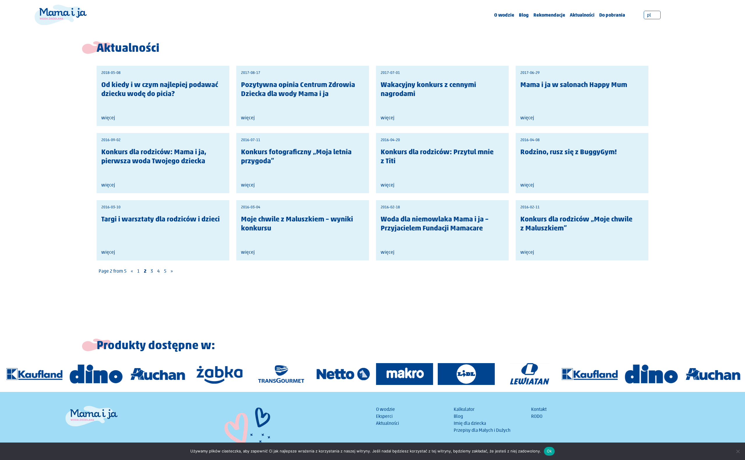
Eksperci (384, 416)
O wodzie (504, 15)
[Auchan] (157, 374)
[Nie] (738, 451)
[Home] (61, 14)
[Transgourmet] (281, 374)
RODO (536, 416)
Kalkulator (464, 409)
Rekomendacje (549, 15)
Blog (524, 15)
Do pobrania (612, 15)
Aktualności (582, 15)
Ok (549, 451)
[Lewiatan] (527, 374)
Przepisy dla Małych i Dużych (482, 430)
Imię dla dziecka (470, 423)
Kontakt (539, 409)
